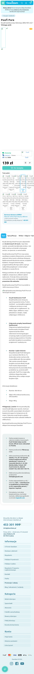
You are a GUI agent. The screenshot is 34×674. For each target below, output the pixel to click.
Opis (3, 236)
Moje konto (8, 637)
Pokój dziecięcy (10, 620)
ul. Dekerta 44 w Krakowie (20, 9)
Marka (7, 578)
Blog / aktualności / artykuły (14, 587)
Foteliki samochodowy (12, 612)
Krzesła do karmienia (12, 625)
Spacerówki (8, 603)
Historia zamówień (11, 641)
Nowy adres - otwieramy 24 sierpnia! (15, 534)
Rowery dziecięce (10, 616)
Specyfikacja (12, 236)
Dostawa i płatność (11, 551)
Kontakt (7, 574)
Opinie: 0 (7, 155)
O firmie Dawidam (11, 546)
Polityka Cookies (10, 564)
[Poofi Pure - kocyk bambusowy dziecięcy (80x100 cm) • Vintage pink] (3, 37)
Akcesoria (8, 607)
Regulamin (8, 555)
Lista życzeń (9, 645)
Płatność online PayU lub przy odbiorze (15, 216)
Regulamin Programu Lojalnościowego (12, 569)
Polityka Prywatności (12, 559)
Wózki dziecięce (10, 599)
